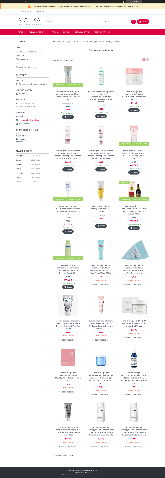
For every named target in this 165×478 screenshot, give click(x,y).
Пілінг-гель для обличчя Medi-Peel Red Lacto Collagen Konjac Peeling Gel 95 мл (101, 325)
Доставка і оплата (82, 32)
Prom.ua (94, 470)
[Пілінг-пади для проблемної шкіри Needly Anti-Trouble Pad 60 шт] (134, 76)
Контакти (67, 32)
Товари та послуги (37, 32)
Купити (69, 117)
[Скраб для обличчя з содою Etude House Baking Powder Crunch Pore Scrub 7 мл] (134, 250)
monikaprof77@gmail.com (29, 120)
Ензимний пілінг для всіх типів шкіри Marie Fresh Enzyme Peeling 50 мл (68, 95)
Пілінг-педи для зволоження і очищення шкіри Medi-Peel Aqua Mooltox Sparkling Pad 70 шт (101, 377)
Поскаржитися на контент (76, 475)
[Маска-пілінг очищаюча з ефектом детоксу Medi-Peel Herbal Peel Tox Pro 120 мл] (68, 305)
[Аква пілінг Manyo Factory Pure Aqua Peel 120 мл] (101, 191)
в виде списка (147, 60)
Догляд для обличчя (95, 42)
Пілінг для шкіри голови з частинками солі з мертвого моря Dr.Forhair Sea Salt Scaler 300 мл (68, 154)
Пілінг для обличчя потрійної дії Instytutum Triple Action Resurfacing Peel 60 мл (68, 431)
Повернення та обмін (102, 32)
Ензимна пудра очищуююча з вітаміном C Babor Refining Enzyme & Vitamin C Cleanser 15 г (134, 431)
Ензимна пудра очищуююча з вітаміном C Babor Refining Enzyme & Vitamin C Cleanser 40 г (101, 431)
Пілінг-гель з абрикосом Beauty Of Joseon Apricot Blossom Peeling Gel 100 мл (134, 154)
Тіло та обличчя (79, 42)
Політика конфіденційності (95, 475)
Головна (21, 32)
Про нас (55, 32)
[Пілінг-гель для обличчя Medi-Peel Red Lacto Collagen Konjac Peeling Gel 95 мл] (101, 305)
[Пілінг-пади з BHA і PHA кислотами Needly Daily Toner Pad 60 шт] (134, 305)
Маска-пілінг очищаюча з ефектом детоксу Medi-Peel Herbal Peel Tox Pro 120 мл (68, 325)
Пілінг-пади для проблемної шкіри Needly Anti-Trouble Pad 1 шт (68, 376)
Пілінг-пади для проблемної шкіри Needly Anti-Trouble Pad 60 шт (134, 95)
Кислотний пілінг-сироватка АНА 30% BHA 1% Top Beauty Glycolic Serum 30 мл (134, 210)
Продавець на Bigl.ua (82, 473)
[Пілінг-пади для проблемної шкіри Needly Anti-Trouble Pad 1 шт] (68, 357)
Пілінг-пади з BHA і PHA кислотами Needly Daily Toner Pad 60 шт (134, 323)
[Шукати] (133, 22)
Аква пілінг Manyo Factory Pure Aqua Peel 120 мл (101, 208)
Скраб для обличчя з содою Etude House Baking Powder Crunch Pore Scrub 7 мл (134, 269)
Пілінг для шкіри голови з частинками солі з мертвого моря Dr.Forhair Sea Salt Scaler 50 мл (101, 154)
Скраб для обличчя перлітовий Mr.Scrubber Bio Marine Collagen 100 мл (68, 210)
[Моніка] (30, 26)
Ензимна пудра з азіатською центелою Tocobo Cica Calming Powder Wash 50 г (68, 269)
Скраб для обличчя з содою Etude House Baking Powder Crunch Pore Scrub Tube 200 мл (101, 269)
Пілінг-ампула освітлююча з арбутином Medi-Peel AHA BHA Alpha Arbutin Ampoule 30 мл (134, 377)
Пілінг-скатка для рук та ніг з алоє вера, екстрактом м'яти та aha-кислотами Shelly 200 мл (101, 96)
